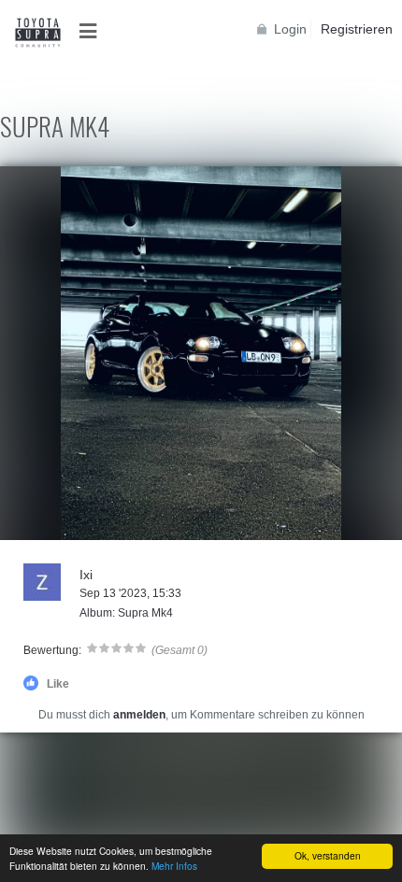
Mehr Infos (174, 866)
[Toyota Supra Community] (37, 32)
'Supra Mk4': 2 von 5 (64, 524)
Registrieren (357, 28)
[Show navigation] (93, 31)
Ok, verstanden (327, 855)
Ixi (86, 574)
